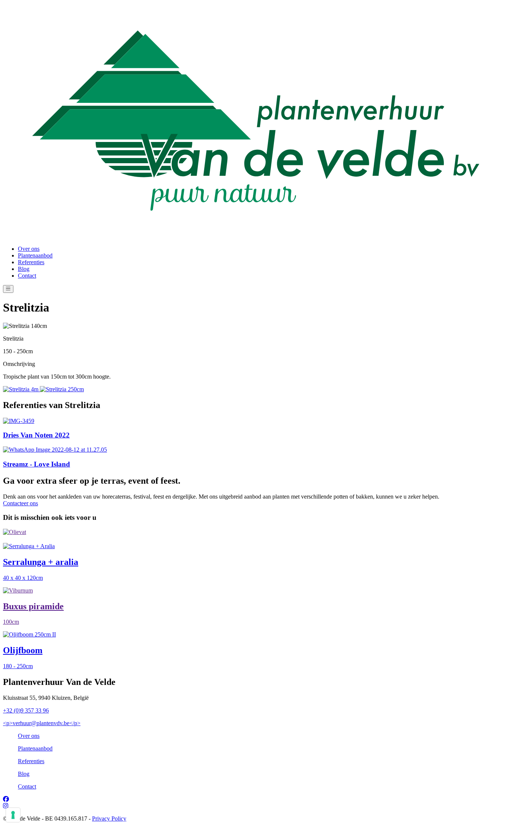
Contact (27, 275)
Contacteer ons (20, 503)
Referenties (31, 262)
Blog (23, 269)
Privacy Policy (109, 818)
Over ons (28, 249)
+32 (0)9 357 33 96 (26, 710)
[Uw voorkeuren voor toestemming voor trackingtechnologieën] (13, 815)
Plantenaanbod (35, 255)
